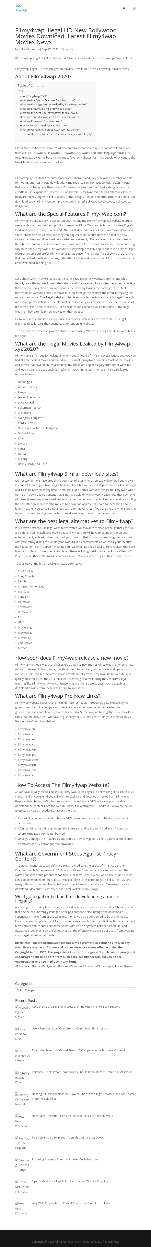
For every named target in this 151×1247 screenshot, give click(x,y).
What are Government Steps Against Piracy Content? (50, 129)
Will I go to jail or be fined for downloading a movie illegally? (60, 134)
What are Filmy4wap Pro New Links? (41, 121)
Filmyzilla (67, 49)
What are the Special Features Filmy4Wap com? (47, 100)
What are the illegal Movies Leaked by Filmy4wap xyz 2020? (54, 104)
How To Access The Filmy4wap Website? (43, 125)
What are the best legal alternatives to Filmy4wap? (49, 113)
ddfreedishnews (29, 49)
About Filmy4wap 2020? (33, 96)
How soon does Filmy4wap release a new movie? (48, 117)
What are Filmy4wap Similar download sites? (46, 108)
